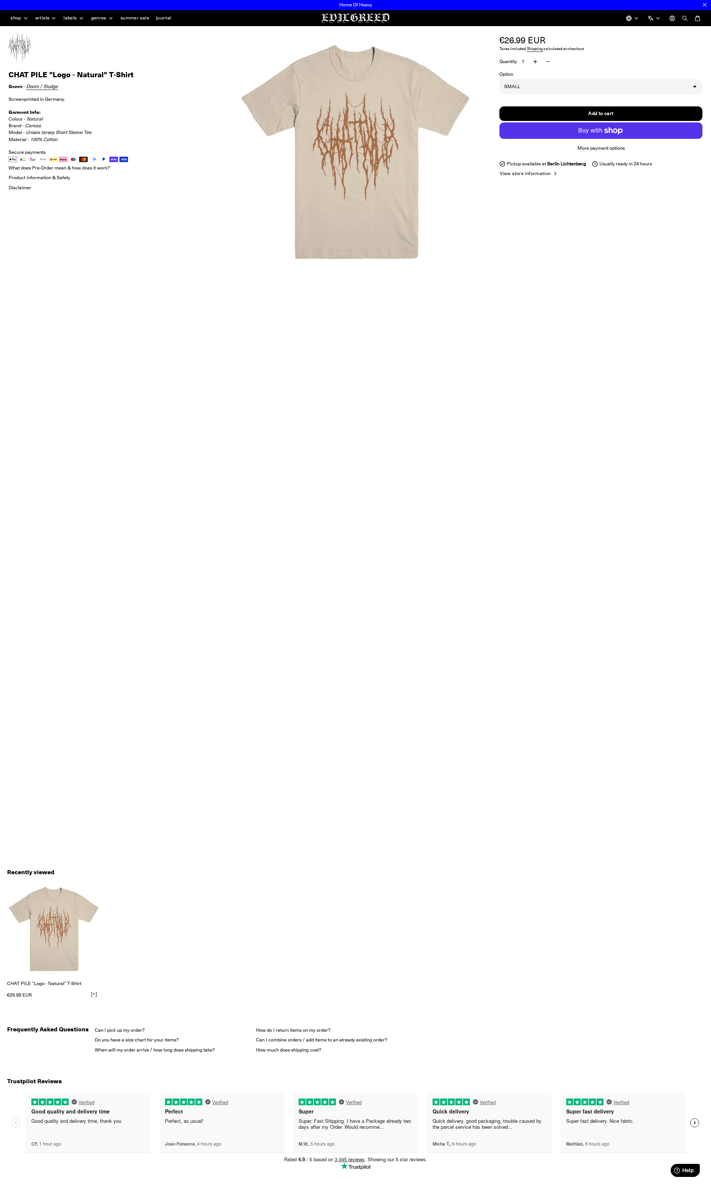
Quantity (508, 61)
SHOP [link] (15, 18)
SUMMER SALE (135, 18)
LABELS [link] (70, 18)
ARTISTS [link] (42, 18)
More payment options (601, 148)
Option (506, 74)
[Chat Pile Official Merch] (27, 47)
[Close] (704, 5)
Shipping (535, 49)
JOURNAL (164, 18)
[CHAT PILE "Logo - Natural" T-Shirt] (53, 929)
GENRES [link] (98, 18)
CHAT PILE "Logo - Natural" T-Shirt (44, 983)
